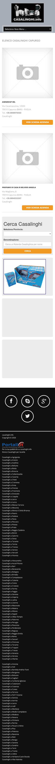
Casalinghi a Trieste (10, 650)
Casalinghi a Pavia (9, 519)
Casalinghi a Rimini (9, 533)
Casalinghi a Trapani (10, 647)
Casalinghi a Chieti (9, 479)
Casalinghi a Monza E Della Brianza (16, 510)
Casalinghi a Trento (9, 751)
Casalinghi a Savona (10, 742)
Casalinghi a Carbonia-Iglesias (14, 681)
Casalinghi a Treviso (10, 547)
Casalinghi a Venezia (10, 653)
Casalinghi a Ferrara (10, 692)
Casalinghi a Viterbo (10, 659)
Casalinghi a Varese (10, 550)
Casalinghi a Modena (10, 714)
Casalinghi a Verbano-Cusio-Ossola (16, 756)
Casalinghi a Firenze (10, 488)
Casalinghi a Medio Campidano (14, 712)
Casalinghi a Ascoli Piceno (12, 563)
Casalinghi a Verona (10, 656)
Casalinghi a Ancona (10, 664)
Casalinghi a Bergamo (10, 672)
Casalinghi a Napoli (9, 614)
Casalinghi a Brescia (10, 471)
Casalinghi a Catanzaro (11, 683)
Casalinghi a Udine (9, 754)
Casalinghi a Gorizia (10, 698)
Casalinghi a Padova (10, 516)
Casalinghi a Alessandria (11, 560)
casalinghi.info (7, 435)
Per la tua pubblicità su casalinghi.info (17, 449)
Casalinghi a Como (9, 583)
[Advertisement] (25, 317)
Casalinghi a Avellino (10, 463)
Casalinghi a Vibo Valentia (12, 759)
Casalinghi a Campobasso (12, 577)
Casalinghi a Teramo (10, 645)
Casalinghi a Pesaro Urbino (12, 726)
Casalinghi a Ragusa (10, 631)
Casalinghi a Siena (9, 538)
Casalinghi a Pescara (10, 522)
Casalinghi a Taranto (10, 541)
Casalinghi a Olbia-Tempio (12, 617)
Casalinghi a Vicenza (10, 555)
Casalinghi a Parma (9, 723)
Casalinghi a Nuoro (9, 513)
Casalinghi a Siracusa (10, 642)
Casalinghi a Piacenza (10, 625)
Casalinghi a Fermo (9, 588)
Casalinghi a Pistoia (9, 524)
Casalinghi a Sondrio (10, 745)
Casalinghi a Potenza (10, 731)
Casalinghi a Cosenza (10, 686)
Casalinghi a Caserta (10, 477)
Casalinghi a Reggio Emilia (12, 633)
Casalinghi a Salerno (10, 536)
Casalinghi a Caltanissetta (12, 474)
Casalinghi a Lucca (9, 502)
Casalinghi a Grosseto (10, 493)
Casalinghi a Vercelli (10, 552)
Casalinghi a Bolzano (10, 675)
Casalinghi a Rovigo (9, 740)
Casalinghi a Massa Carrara (13, 505)
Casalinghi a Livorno (10, 603)
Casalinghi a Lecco (9, 499)
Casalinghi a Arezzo (10, 460)
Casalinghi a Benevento (11, 569)
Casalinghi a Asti (8, 667)
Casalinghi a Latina (9, 600)
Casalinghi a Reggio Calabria (13, 530)
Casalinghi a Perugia (10, 622)
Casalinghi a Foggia (9, 591)
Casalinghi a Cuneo (9, 689)
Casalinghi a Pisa (8, 728)
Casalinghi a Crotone (10, 586)
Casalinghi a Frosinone (11, 491)
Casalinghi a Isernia (9, 700)
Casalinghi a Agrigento (11, 457)
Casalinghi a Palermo (10, 619)
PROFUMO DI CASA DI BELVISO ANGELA (19, 187)
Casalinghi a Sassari (10, 639)
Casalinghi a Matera (10, 608)
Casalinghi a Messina (10, 508)
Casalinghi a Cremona (10, 482)
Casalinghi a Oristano (10, 720)
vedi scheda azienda (37, 122)
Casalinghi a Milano (9, 611)
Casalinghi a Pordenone (11, 628)
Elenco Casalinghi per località (13, 452)
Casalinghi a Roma (9, 636)
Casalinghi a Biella (9, 468)
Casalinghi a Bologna (10, 572)
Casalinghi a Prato (9, 527)
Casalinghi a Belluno (10, 465)
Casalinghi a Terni (9, 748)
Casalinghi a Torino (9, 544)
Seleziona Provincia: (13, 229)
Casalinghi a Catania (10, 580)
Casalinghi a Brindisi (10, 574)
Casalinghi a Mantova (10, 709)
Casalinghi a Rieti (9, 737)
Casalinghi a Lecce (9, 703)
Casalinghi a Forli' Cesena (12, 695)
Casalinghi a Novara (10, 717)
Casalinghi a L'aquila (10, 496)
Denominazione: (11, 239)
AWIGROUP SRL (8, 102)
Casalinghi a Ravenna (10, 734)
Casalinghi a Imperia (10, 597)
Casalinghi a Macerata (11, 605)
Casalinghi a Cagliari (10, 678)
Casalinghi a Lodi (8, 706)
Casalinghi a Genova (10, 594)
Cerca (27, 251)
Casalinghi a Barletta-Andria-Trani (15, 669)
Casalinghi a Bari (8, 566)
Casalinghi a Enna (9, 485)
